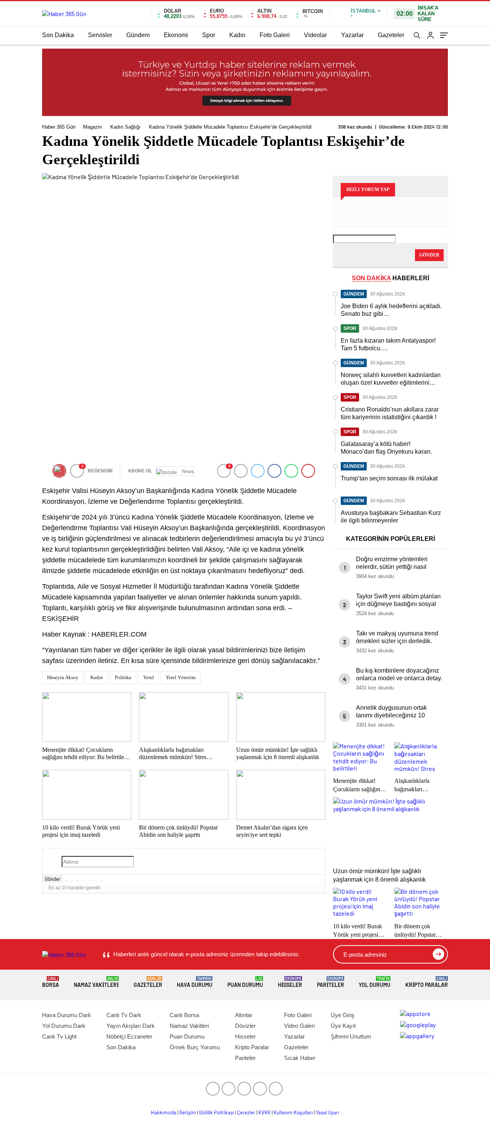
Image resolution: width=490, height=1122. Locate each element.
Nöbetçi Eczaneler (129, 1036)
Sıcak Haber (299, 1058)
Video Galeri (299, 1025)
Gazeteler (391, 35)
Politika (123, 677)
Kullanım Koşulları (293, 1112)
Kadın (237, 35)
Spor (208, 35)
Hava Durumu (194, 982)
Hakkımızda (163, 1112)
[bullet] (89, 880)
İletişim (188, 1112)
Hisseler (290, 982)
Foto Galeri (275, 35)
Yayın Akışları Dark (130, 1025)
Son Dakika (58, 35)
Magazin (92, 127)
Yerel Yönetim (181, 677)
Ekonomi (176, 35)
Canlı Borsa (184, 1015)
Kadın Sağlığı (125, 127)
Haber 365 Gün (58, 127)
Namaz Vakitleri (96, 982)
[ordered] (83, 880)
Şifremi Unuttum (351, 1036)
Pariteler (330, 982)
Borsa (50, 982)
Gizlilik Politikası (216, 1112)
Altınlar (243, 1015)
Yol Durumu (374, 982)
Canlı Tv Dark (123, 1015)
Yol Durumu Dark (63, 1025)
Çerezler (246, 1112)
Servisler (100, 35)
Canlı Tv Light (59, 1036)
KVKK (264, 1112)
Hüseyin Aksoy (62, 677)
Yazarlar (352, 35)
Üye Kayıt (343, 1025)
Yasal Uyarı (327, 1112)
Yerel (148, 677)
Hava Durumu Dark (66, 1015)
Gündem (138, 35)
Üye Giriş (342, 1015)
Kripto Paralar (426, 982)
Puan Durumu (245, 982)
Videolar (315, 35)
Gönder (52, 879)
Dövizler (245, 1025)
